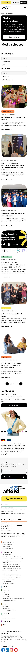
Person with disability (8, 544)
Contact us (5, 615)
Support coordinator (8, 548)
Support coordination (8, 583)
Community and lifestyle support (11, 566)
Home (2, 13)
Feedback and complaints (9, 618)
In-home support (7, 581)
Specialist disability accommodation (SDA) (13, 558)
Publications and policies (9, 610)
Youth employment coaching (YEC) (11, 577)
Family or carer (6, 546)
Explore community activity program (12, 568)
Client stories (6, 596)
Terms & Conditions (15, 639)
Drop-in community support (10, 570)
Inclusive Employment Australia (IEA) (12, 575)
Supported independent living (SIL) (12, 556)
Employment (6, 572)
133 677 (9, 530)
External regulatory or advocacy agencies (13, 598)
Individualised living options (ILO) (11, 564)
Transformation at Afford (9, 600)
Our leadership (6, 608)
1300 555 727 (13, 523)
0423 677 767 (10, 528)
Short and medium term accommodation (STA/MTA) (13, 561)
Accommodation (7, 554)
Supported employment (9, 579)
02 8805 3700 (9, 507)
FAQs (4, 592)
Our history (6, 606)
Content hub (6, 594)
